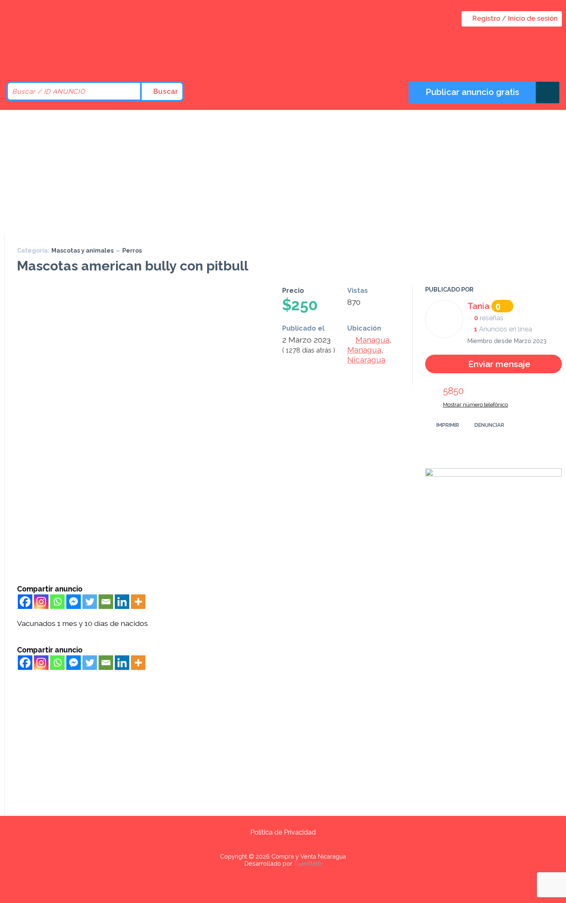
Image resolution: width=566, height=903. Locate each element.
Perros (132, 250)
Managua (372, 339)
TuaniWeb (308, 863)
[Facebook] (25, 601)
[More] (138, 601)
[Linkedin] (122, 601)
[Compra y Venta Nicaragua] (74, 59)
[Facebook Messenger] (73, 601)
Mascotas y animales (82, 250)
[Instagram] (41, 601)
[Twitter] (89, 601)
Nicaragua (366, 359)
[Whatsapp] (57, 601)
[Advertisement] (283, 172)
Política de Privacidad (283, 832)
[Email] (106, 601)
